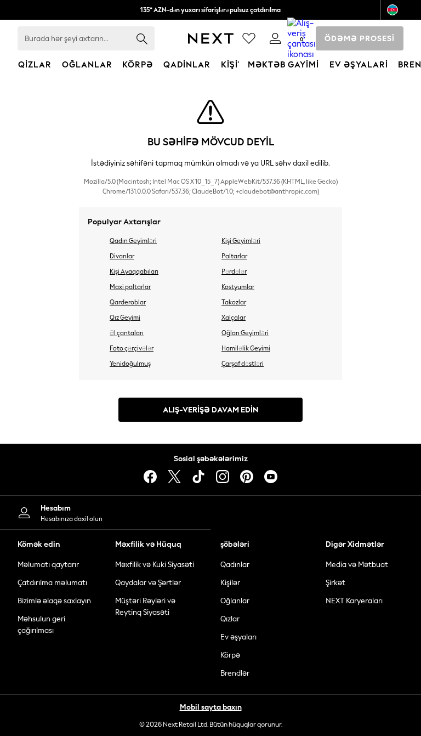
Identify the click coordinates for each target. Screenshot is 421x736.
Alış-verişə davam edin (211, 410)
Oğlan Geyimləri (245, 333)
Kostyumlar (237, 287)
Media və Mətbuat (357, 564)
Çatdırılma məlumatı (52, 582)
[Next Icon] (211, 38)
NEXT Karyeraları (354, 600)
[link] (275, 38)
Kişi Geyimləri (240, 241)
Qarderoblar (128, 302)
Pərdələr (234, 271)
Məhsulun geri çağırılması (41, 624)
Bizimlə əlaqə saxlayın (54, 600)
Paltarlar (234, 256)
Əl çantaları (127, 333)
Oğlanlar (234, 600)
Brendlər (234, 673)
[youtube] (271, 477)
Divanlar (122, 256)
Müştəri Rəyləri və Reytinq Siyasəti (145, 606)
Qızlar (230, 619)
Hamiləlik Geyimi (245, 348)
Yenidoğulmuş (130, 363)
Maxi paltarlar (130, 287)
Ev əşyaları (238, 637)
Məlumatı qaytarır (48, 564)
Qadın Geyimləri (133, 241)
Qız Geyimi (125, 317)
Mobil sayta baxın (211, 707)
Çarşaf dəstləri (242, 363)
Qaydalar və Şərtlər (148, 582)
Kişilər (230, 582)
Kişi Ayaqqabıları (134, 271)
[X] (174, 477)
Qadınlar (234, 564)
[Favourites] (249, 38)
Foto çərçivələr (131, 348)
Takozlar (233, 302)
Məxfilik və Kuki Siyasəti (154, 564)
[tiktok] (198, 477)
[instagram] (222, 477)
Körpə (230, 655)
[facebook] (150, 477)
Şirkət (335, 582)
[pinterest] (247, 477)
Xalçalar (233, 317)
